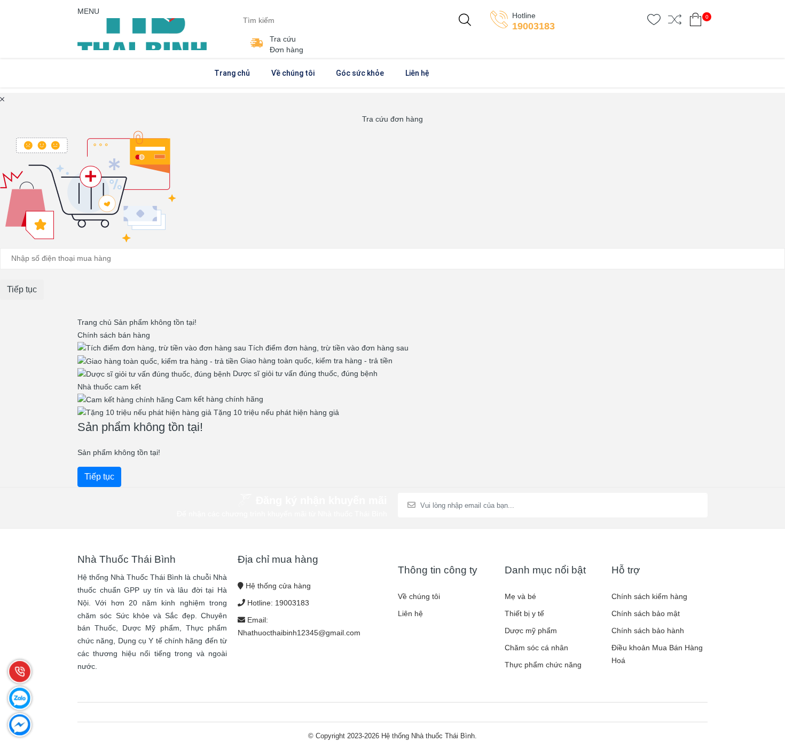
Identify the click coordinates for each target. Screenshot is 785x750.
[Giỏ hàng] (695, 21)
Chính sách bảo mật (645, 613)
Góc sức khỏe (360, 73)
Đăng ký (672, 504)
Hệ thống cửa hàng (278, 585)
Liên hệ (417, 73)
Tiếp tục (99, 476)
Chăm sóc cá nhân (536, 647)
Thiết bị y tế (524, 613)
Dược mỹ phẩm (531, 630)
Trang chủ (232, 73)
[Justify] (464, 20)
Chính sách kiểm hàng (649, 596)
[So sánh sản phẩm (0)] (674, 21)
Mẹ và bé (520, 596)
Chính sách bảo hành (647, 630)
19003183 (533, 26)
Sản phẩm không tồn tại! (155, 322)
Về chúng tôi (293, 73)
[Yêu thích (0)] (654, 21)
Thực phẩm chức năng (543, 664)
